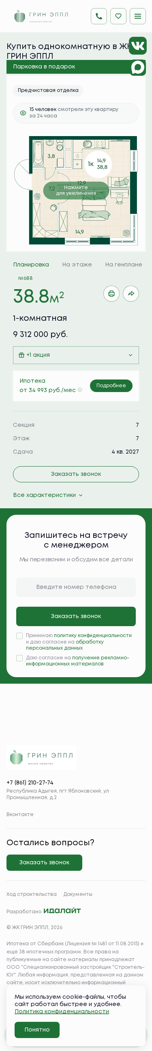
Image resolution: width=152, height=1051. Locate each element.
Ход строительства (31, 894)
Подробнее (111, 386)
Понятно (37, 1030)
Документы (77, 894)
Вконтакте (20, 814)
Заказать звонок (76, 474)
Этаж (21, 438)
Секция (23, 425)
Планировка (31, 264)
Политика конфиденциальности (62, 1011)
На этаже (77, 264)
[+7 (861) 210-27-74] (99, 16)
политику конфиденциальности (93, 635)
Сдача (23, 452)
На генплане (123, 264)
